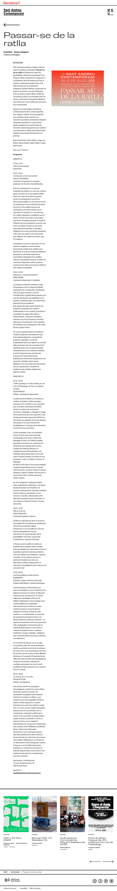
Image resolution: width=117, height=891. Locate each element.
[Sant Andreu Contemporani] (14, 12)
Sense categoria (21, 52)
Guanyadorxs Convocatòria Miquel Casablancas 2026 (72, 841)
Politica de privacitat (10, 888)
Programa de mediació (94, 847)
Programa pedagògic (12, 55)
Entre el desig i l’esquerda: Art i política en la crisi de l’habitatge (100, 841)
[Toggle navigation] (110, 12)
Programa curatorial (9, 843)
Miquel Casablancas (65, 847)
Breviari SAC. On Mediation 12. (42, 839)
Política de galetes (35, 888)
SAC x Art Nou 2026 (12, 839)
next (108, 861)
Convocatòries (63, 849)
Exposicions (12, 846)
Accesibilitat (23, 888)
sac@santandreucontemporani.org (27, 773)
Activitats (15, 872)
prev (95, 861)
